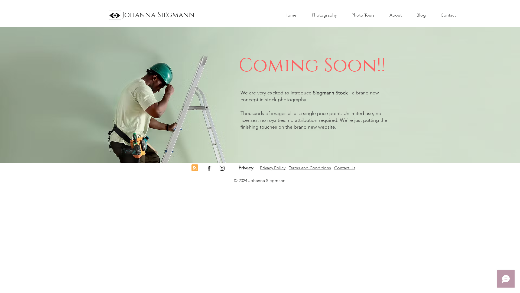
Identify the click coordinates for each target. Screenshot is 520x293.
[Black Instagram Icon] (222, 168)
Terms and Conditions (310, 167)
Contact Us (344, 167)
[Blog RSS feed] (194, 167)
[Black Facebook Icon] (209, 168)
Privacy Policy (272, 167)
